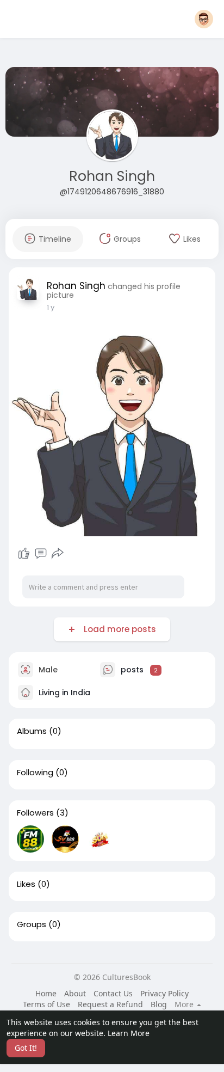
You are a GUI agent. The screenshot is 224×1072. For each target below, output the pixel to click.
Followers (35, 812)
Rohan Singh (112, 176)
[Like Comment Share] (40, 553)
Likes (26, 884)
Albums (32, 731)
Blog (159, 1004)
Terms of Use (46, 1004)
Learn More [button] (129, 1033)
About (75, 993)
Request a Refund (110, 1004)
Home (46, 993)
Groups (31, 924)
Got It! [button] (26, 1048)
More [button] (185, 1004)
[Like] (24, 554)
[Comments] (41, 553)
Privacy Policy (164, 993)
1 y (50, 307)
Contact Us (113, 993)
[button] (204, 19)
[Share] (58, 553)
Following (35, 772)
